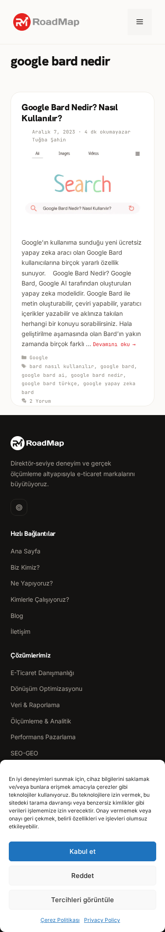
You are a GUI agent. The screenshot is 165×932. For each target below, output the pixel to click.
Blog (17, 615)
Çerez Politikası (60, 920)
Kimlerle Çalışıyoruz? (40, 599)
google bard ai (43, 375)
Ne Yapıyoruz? (32, 583)
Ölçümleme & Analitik (41, 721)
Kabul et (83, 851)
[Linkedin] (19, 507)
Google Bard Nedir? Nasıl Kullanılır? (69, 112)
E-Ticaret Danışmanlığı (42, 672)
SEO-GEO (24, 753)
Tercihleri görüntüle (82, 900)
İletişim (20, 631)
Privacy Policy (102, 920)
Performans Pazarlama (43, 737)
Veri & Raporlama (35, 704)
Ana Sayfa (25, 551)
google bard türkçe (49, 383)
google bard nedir (97, 375)
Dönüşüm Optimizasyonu (46, 688)
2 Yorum (40, 401)
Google (38, 357)
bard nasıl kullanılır (61, 366)
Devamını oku (111, 344)
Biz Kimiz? (25, 567)
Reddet (82, 875)
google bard (117, 366)
